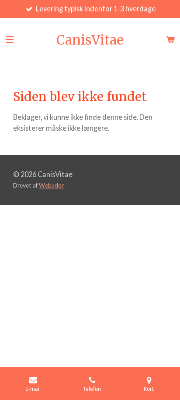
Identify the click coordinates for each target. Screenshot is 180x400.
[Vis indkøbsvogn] (170, 40)
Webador (51, 185)
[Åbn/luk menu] (9, 40)
